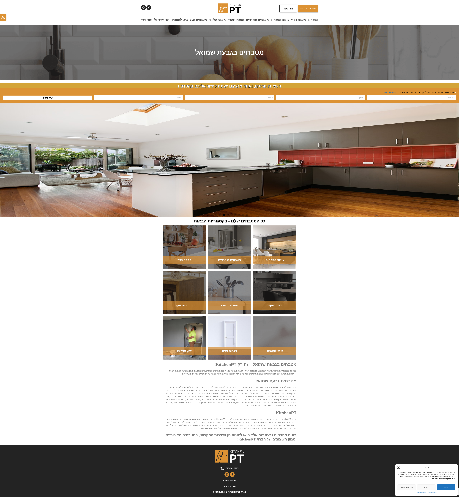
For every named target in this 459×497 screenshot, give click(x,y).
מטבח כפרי (298, 19)
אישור (446, 487)
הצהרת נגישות (229, 481)
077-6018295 (232, 468)
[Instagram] (143, 7)
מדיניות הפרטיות (391, 92)
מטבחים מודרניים (257, 19)
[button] (3, 17)
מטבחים (313, 19)
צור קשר (146, 19)
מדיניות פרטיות (432, 493)
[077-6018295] (222, 468)
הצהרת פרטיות (229, 486)
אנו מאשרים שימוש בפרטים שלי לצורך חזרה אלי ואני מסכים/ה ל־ (419, 92)
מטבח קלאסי (217, 19)
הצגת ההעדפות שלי (406, 487)
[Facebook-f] (148, 7)
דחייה (426, 487)
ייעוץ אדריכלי (161, 19)
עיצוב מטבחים (279, 19)
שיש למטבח (180, 19)
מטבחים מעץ (198, 19)
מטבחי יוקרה (236, 19)
